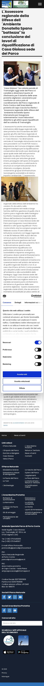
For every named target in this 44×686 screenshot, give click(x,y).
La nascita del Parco (33, 470)
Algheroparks (18, 423)
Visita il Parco (8, 459)
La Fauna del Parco (10, 478)
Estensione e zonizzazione (30, 498)
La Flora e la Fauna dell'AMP (10, 507)
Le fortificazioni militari (31, 486)
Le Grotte (29, 507)
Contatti (28, 456)
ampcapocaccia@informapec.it (16, 571)
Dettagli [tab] (18, 302)
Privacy (4, 673)
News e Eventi (30, 453)
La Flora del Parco (32, 478)
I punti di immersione (33, 509)
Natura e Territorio (32, 450)
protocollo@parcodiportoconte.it (16, 548)
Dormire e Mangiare (11, 453)
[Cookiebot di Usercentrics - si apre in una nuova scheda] (31, 296)
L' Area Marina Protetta (30, 446)
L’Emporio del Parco (11, 450)
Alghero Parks (15, 4)
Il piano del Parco (32, 472)
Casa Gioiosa (8, 456)
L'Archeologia (8, 485)
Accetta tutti (22, 374)
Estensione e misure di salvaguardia (11, 473)
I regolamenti (30, 475)
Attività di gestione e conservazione (33, 513)
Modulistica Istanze (11, 470)
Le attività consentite (29, 503)
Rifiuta (22, 388)
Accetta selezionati (22, 381)
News (6, 425)
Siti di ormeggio (9, 512)
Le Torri (6, 481)
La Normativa (8, 502)
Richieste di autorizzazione (9, 498)
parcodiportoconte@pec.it (13, 559)
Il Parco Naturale (9, 446)
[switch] (38, 350)
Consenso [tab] (7, 302)
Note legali (5, 677)
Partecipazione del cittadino (10, 517)
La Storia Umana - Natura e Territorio (32, 481)
